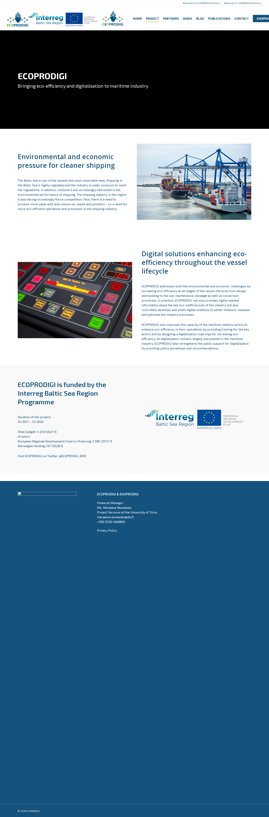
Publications (219, 18)
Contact (241, 18)
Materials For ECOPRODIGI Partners (201, 3)
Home (137, 18)
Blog (200, 18)
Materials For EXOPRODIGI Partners (242, 3)
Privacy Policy (107, 530)
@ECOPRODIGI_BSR (72, 456)
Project (152, 18)
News (187, 18)
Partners (171, 18)
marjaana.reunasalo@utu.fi (115, 517)
